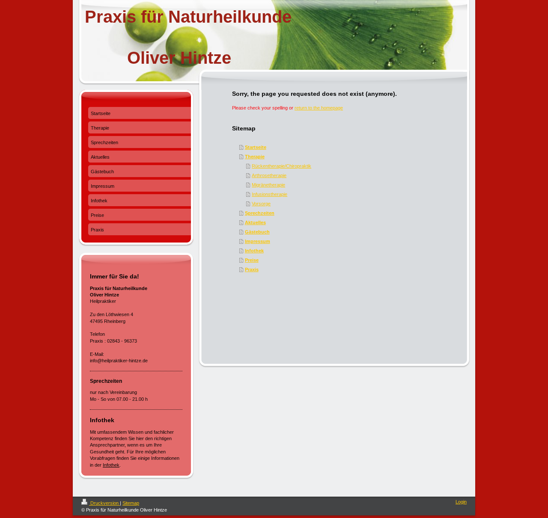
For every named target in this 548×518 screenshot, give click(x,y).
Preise (252, 260)
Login (461, 501)
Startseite (255, 147)
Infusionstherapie (269, 194)
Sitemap (130, 503)
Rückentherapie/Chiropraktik (281, 166)
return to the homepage (319, 107)
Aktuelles (255, 222)
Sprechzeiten (259, 213)
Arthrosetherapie (269, 175)
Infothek (254, 250)
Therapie (255, 156)
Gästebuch (257, 231)
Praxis (252, 269)
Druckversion (104, 503)
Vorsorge (261, 203)
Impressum (257, 241)
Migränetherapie (268, 184)
